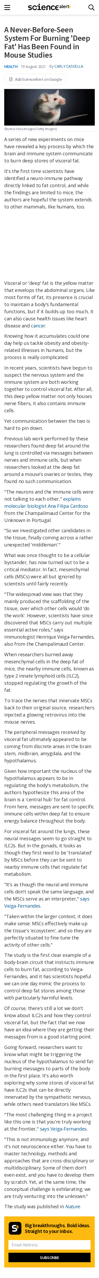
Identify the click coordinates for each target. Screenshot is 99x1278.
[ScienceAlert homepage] (49, 7)
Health (11, 66)
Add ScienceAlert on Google (38, 79)
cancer (38, 325)
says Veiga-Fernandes (63, 1129)
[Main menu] (8, 7)
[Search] (91, 7)
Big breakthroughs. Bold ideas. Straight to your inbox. (57, 1228)
